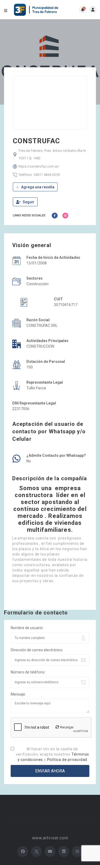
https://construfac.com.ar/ (38, 166)
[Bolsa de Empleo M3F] (36, 9)
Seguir (28, 202)
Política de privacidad (67, 759)
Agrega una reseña (37, 187)
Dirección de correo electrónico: (37, 650)
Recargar (66, 727)
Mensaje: (18, 694)
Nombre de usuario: (27, 628)
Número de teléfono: (28, 672)
